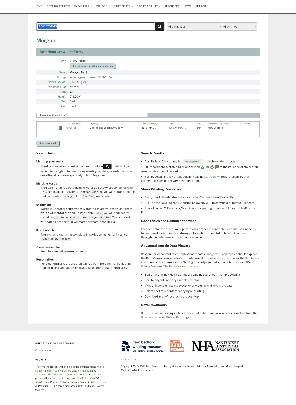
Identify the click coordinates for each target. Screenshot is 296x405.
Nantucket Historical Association (54, 374)
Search (201, 6)
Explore (101, 6)
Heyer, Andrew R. (176, 127)
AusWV (40, 389)
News (187, 6)
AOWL (39, 382)
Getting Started (58, 6)
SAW (92, 382)
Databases (81, 6)
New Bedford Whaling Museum (74, 370)
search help (48, 143)
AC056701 (71, 128)
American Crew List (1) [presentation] (53, 115)
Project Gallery (148, 6)
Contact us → (43, 350)
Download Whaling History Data (161, 317)
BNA (80, 385)
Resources (171, 6)
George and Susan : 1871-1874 (92, 77)
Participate (122, 6)
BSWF (64, 382)
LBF (51, 385)
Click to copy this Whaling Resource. (92, 66)
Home (38, 6)
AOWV (93, 378)
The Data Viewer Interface (180, 266)
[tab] (92, 115)
